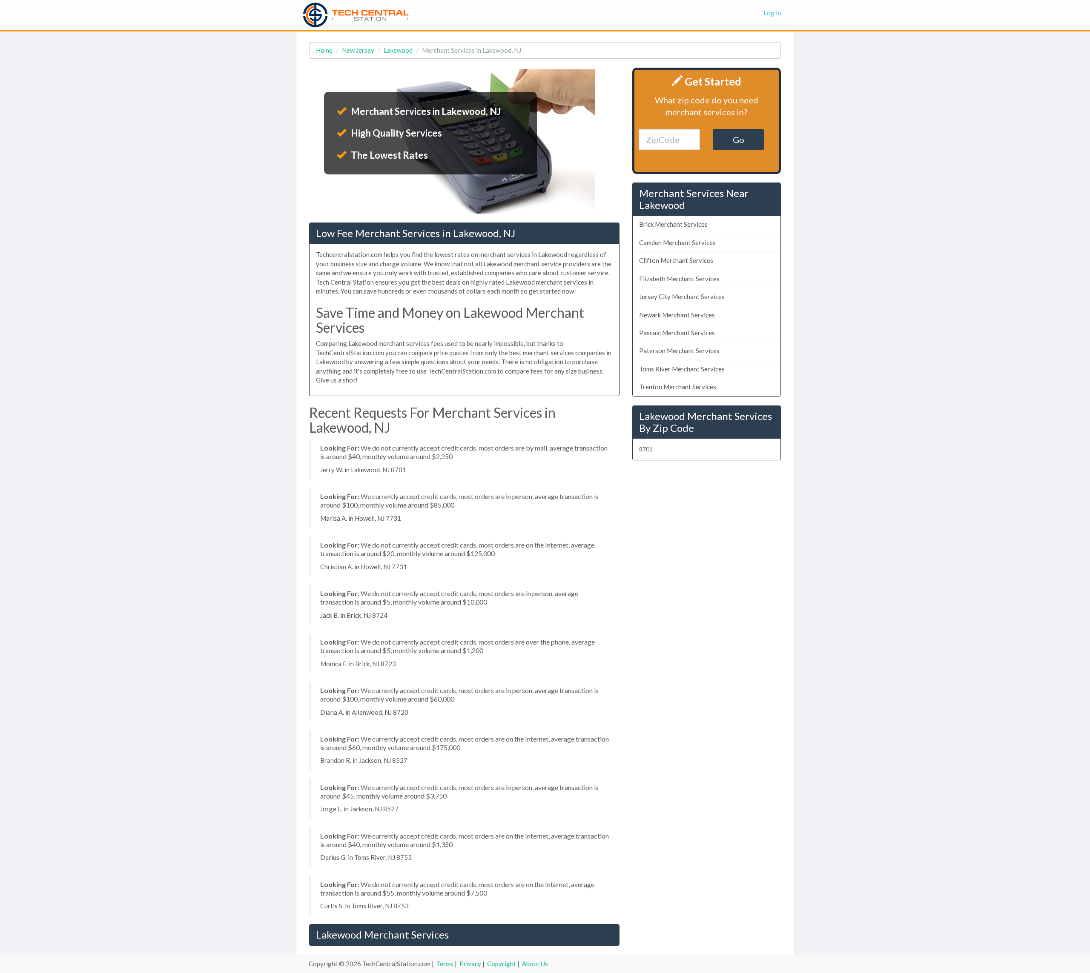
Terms (444, 963)
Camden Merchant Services (677, 242)
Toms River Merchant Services (682, 369)
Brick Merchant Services (673, 224)
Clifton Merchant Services (676, 260)
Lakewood (398, 50)
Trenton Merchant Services (677, 387)
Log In (772, 13)
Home (324, 50)
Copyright (501, 963)
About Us (535, 963)
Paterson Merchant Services (679, 350)
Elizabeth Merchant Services (679, 278)
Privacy (470, 963)
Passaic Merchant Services (677, 333)
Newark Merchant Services (677, 315)
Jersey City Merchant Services (682, 296)
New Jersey (358, 50)
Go (738, 139)
